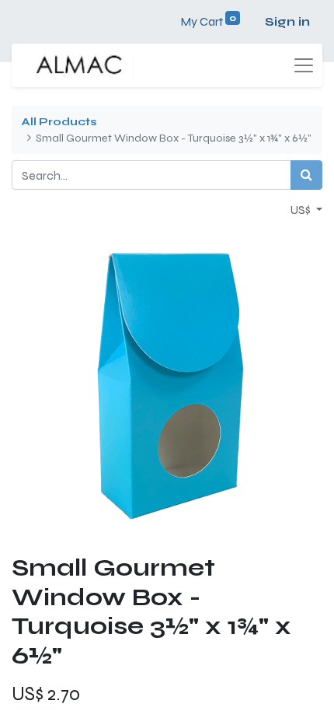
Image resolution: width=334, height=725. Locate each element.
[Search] (306, 175)
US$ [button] (301, 209)
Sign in (287, 21)
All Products (59, 121)
